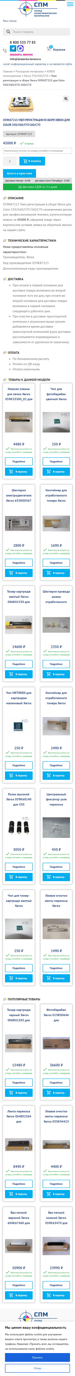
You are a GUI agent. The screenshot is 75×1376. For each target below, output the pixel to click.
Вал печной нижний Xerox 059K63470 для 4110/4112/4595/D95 (56, 1223)
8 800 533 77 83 (23, 42)
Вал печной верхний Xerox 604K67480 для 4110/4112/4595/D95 (19, 1223)
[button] (66, 99)
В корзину (34, 161)
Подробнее (18, 461)
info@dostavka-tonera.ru (25, 59)
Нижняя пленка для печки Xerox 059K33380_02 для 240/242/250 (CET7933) (18, 399)
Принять (37, 1357)
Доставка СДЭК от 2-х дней (39, 187)
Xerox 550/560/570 (36, 76)
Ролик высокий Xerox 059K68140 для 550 (18, 799)
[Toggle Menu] (70, 4)
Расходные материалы (30, 71)
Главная (8, 71)
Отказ (37, 1368)
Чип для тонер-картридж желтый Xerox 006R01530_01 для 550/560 (18, 905)
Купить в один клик (19, 173)
